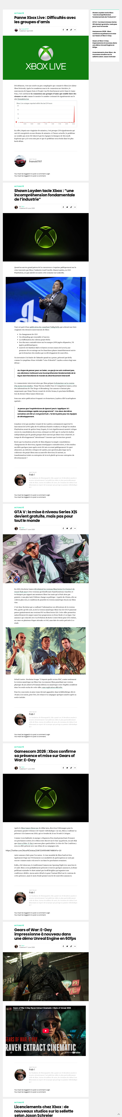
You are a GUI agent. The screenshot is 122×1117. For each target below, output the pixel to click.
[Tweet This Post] (67, 29)
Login (48, 174)
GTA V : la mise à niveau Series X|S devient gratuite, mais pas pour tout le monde (104, 24)
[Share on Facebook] (63, 29)
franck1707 (25, 29)
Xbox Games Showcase (30, 828)
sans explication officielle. (52, 687)
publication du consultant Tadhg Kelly (44, 327)
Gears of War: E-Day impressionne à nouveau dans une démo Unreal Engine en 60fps (104, 44)
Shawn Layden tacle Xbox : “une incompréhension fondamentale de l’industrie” (104, 15)
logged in (27, 176)
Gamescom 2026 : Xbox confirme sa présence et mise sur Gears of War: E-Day (104, 33)
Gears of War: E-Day (25, 843)
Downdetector (23, 99)
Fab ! (23, 206)
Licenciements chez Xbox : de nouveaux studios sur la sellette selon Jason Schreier (104, 54)
